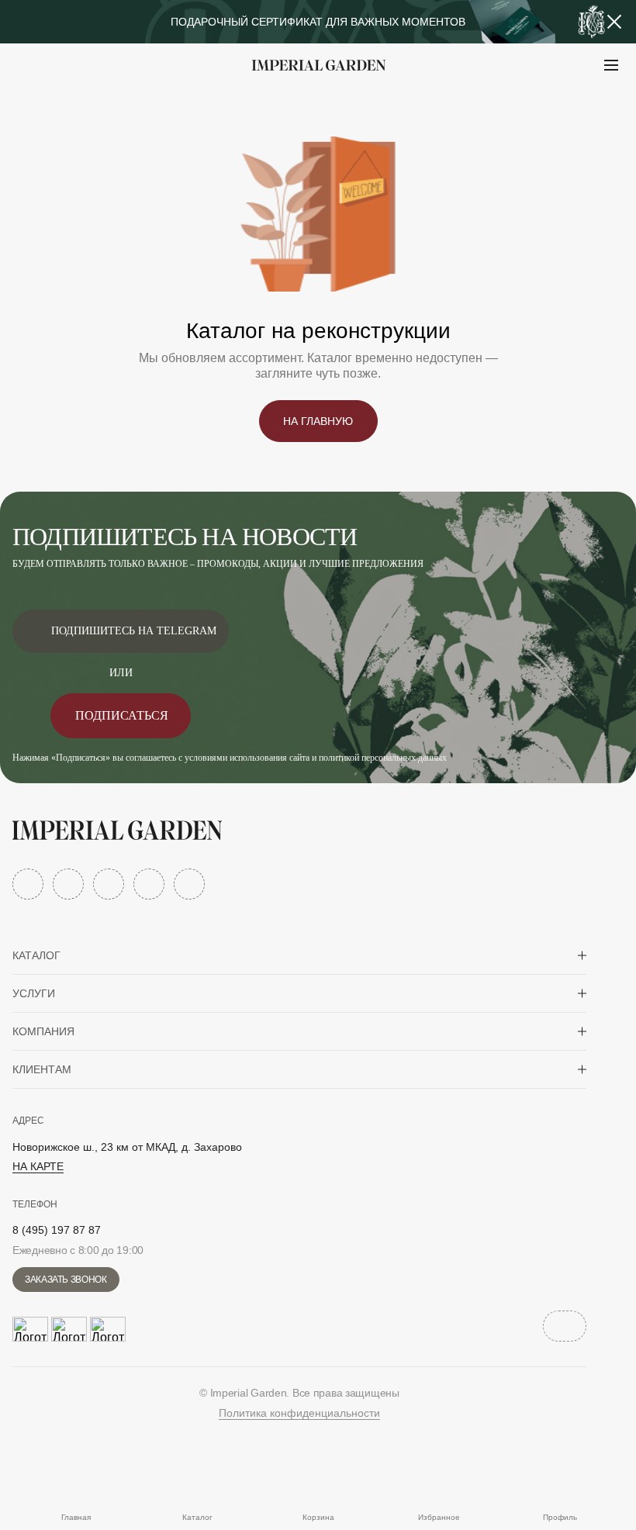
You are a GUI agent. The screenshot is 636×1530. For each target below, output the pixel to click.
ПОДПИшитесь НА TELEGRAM (133, 631)
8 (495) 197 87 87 (56, 1230)
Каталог (36, 955)
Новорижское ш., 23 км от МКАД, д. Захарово (127, 1147)
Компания (43, 1031)
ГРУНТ (54, 103)
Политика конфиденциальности (299, 1413)
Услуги (33, 993)
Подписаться (121, 715)
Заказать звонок (66, 1279)
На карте (38, 1166)
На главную (318, 421)
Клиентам (41, 1069)
